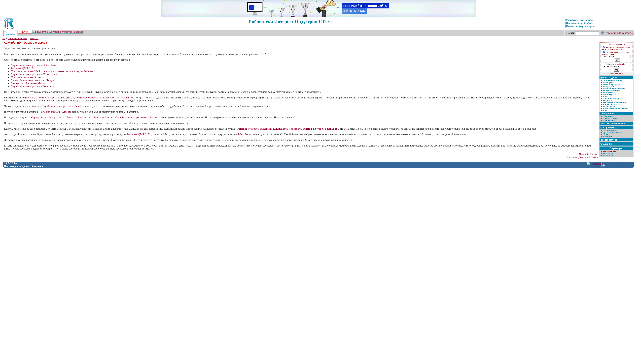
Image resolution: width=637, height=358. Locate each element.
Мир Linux (607, 137)
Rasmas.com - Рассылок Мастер (28, 83)
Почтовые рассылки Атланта (27, 77)
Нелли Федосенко (588, 154)
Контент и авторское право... (581, 26)
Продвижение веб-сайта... (579, 23)
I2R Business (608, 117)
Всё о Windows (610, 131)
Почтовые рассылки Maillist (91, 97)
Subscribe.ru (244, 134)
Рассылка (34, 39)
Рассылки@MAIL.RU (23, 68)
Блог (25, 31)
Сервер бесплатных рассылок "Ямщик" (33, 80)
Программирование (612, 133)
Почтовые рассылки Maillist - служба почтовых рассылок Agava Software (52, 71)
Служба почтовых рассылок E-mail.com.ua (35, 74)
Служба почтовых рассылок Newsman (32, 86)
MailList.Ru (621, 64)
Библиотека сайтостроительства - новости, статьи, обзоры (616, 48)
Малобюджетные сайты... (579, 20)
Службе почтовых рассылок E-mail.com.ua (66, 106)
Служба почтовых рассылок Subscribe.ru (33, 65)
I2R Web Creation (610, 118)
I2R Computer (609, 120)
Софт (605, 135)
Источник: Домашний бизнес (582, 157)
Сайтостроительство (17, 39)
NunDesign (619, 74)
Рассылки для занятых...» (619, 32)
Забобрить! (10, 34)
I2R (3, 39)
